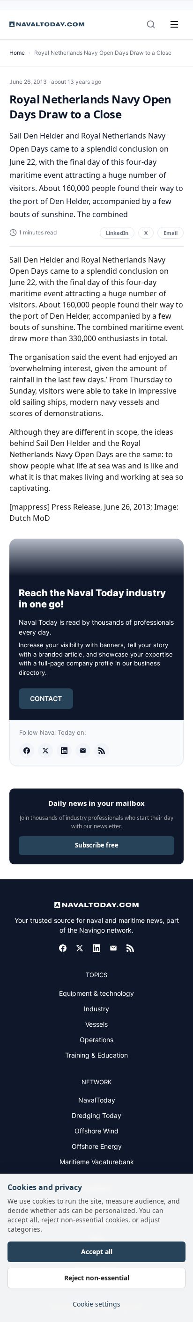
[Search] (151, 24)
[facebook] (26, 750)
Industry (96, 1009)
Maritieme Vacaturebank (96, 1162)
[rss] (101, 750)
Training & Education (96, 1055)
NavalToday (96, 1100)
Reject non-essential (96, 1277)
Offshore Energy (97, 1146)
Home (17, 52)
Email (170, 232)
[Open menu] (174, 24)
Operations (96, 1040)
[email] (82, 750)
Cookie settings (96, 1304)
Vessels (96, 1024)
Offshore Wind (96, 1131)
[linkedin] (64, 750)
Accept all (96, 1251)
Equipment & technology (96, 993)
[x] (45, 750)
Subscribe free (97, 845)
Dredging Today (96, 1115)
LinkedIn (117, 232)
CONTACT (46, 698)
